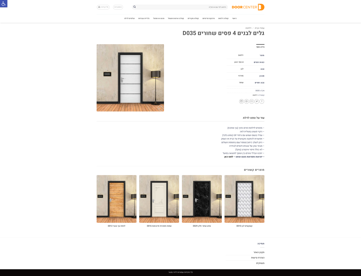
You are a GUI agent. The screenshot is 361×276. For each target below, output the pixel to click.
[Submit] (134, 7)
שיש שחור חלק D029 (202, 226)
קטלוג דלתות (223, 18)
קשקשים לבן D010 (244, 226)
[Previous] (264, 204)
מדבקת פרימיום (208, 18)
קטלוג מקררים (193, 18)
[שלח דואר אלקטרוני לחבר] (251, 101)
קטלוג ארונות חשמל (176, 18)
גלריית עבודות (143, 18)
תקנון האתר (259, 252)
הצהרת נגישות (257, 257)
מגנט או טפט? (158, 18)
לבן (242, 68)
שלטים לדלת (129, 18)
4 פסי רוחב (238, 62)
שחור (241, 82)
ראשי (234, 18)
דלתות (248, 28)
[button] (3, 3)
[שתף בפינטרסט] (246, 101)
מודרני (240, 75)
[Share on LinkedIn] (241, 101)
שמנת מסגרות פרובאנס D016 (159, 226)
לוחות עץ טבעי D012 (116, 226)
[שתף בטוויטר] (256, 101)
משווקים (260, 263)
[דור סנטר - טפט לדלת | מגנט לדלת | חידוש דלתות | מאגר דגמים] (248, 7)
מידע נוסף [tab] (260, 47)
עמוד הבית (259, 28)
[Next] (97, 204)
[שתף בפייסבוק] (261, 101)
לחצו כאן (228, 156)
